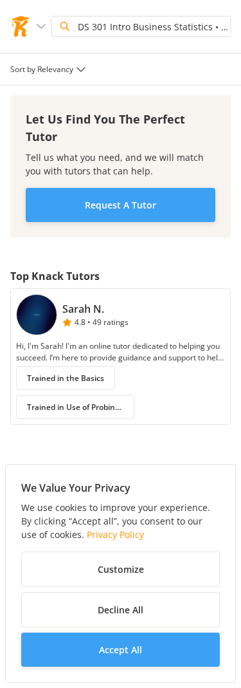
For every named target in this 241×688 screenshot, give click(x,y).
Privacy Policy (115, 534)
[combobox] (49, 69)
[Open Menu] (41, 26)
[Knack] (20, 26)
